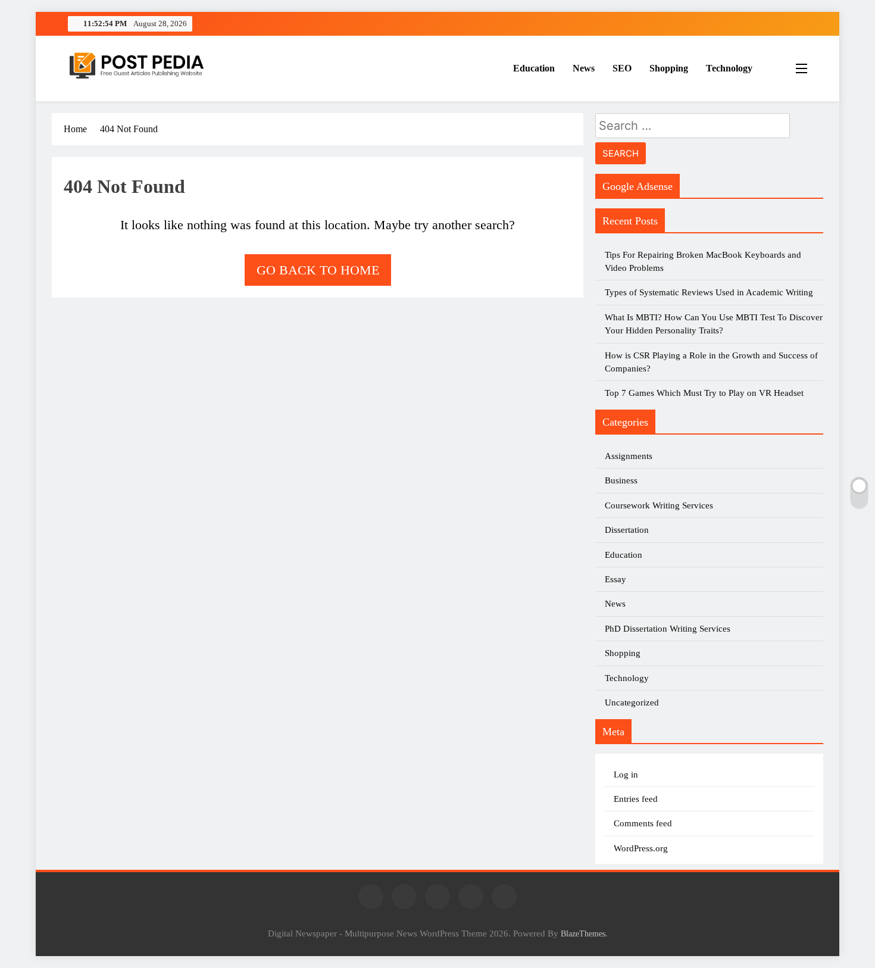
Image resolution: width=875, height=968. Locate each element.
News (584, 68)
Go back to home (318, 270)
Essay (615, 579)
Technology (729, 68)
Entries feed (636, 799)
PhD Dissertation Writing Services (667, 628)
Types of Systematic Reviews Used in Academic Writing (709, 292)
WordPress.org (641, 848)
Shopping (668, 68)
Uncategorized (632, 702)
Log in (626, 774)
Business (621, 480)
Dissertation (627, 530)
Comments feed (643, 823)
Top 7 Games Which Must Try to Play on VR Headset (704, 393)
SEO (622, 68)
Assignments (628, 456)
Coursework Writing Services (659, 505)
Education (534, 68)
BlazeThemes (583, 933)
